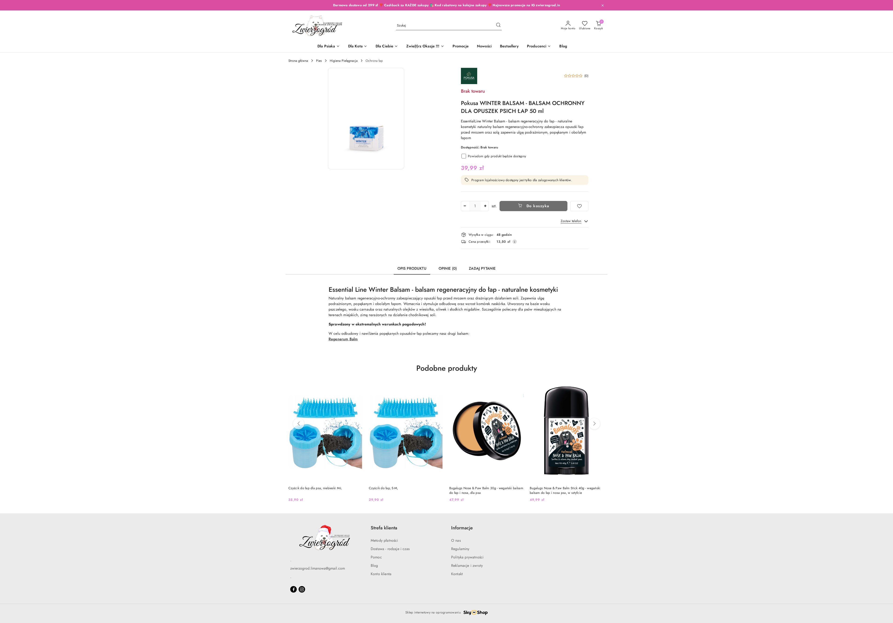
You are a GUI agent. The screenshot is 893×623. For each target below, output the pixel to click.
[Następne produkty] (594, 424)
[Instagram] (302, 589)
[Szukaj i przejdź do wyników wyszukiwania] (498, 25)
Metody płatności (384, 540)
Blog (374, 565)
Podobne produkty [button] (446, 368)
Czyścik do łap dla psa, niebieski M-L (556, 488)
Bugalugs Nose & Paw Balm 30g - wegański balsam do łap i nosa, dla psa (406, 490)
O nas (456, 540)
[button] (539, 46)
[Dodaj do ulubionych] (579, 206)
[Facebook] (293, 589)
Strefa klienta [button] (384, 528)
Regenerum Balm (343, 339)
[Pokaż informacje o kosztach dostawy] (514, 241)
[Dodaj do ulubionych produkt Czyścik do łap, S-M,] (357, 387)
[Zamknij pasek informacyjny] (602, 5)
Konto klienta (381, 574)
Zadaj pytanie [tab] (482, 268)
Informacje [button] (462, 528)
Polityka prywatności (467, 557)
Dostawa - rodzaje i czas (390, 548)
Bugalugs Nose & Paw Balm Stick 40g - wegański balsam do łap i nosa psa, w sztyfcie (484, 490)
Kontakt (457, 574)
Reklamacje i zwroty (467, 565)
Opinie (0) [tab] (448, 268)
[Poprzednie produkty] (298, 424)
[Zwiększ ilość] (485, 206)
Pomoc (376, 557)
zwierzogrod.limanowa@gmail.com (317, 568)
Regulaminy (460, 548)
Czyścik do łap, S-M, (303, 488)
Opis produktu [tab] (412, 268)
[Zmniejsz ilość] (464, 206)
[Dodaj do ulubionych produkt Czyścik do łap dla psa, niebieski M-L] (599, 387)
